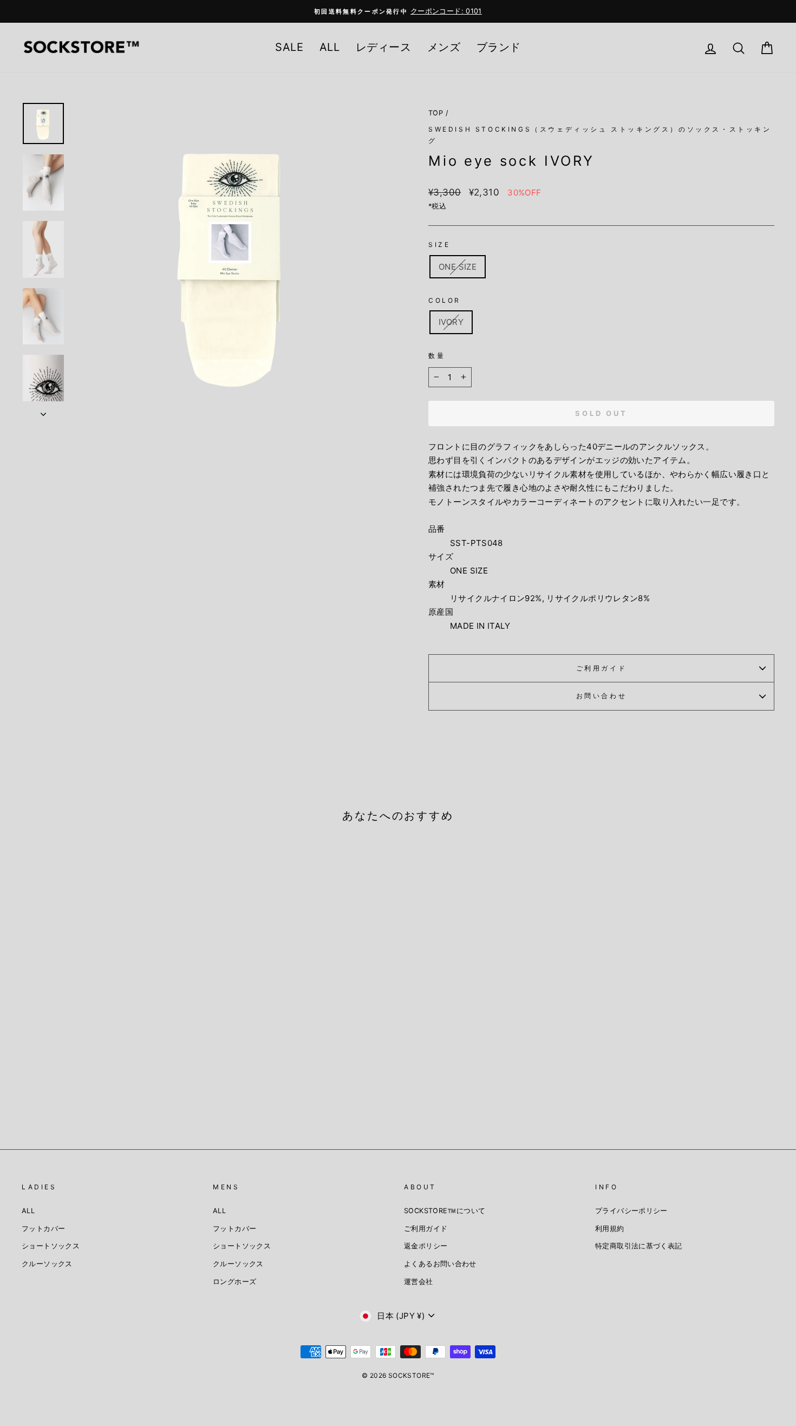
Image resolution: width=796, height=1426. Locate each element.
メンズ (443, 47)
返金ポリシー (425, 1246)
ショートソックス (51, 1246)
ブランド (499, 47)
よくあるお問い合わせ (440, 1264)
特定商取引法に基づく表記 (638, 1246)
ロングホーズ (234, 1282)
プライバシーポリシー (631, 1211)
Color (444, 300)
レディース (383, 47)
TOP (435, 113)
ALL (329, 47)
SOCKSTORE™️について (444, 1211)
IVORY (451, 322)
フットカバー (43, 1229)
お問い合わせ (601, 696)
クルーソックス (47, 1264)
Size (439, 244)
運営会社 (418, 1282)
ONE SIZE (458, 267)
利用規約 (609, 1229)
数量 (436, 355)
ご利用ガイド (601, 668)
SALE (289, 47)
